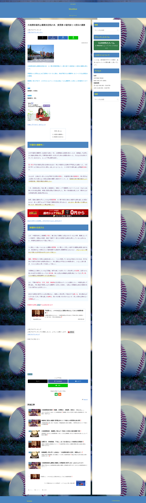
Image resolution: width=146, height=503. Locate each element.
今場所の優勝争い (58, 134)
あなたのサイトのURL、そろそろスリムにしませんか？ (45, 221)
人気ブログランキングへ (35, 32)
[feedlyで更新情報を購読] (56, 394)
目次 (55, 131)
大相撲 (30, 374)
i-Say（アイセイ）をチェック (37, 124)
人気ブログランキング (34, 334)
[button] (117, 30)
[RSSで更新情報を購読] (59, 394)
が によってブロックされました (106, 46)
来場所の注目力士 (58, 137)
